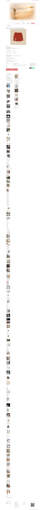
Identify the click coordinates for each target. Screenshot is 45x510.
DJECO (7, 162)
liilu (7, 289)
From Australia (8, 194)
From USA (9, 25)
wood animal (8, 466)
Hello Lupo (8, 228)
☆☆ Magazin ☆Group (17, 101)
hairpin (7, 220)
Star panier (8, 396)
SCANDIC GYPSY (8, 429)
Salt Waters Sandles (8, 423)
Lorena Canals (8, 297)
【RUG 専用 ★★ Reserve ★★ (10, 82)
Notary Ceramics (8, 346)
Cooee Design (8, 136)
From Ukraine (8, 205)
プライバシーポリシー (25, 503)
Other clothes (8, 349)
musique (7, 317)
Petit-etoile (8, 369)
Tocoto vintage (8, 280)
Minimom (7, 304)
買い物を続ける (31, 66)
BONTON (7, 113)
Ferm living (8, 187)
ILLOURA (7, 221)
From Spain (8, 196)
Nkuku (7, 341)
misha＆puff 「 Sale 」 (9, 333)
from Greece (8, 201)
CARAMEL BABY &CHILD (9, 143)
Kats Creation (8, 242)
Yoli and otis (8, 488)
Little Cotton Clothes (8, 273)
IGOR (7, 225)
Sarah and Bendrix (8, 422)
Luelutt (7, 272)
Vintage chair (8, 457)
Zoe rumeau (8, 483)
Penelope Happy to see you (9, 360)
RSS (23, 504)
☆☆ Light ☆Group (16, 92)
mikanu (7, 303)
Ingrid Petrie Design (9, 233)
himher (7, 222)
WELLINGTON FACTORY (9, 489)
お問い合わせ (28, 23)
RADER (7, 389)
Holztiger (7, 226)
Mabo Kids (8, 308)
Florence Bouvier (9, 179)
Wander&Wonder (8, 467)
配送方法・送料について (17, 504)
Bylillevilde (8, 127)
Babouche (8, 98)
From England (8, 200)
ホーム (12, 23)
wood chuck (8, 473)
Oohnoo (7, 350)
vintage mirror (8, 448)
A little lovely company (9, 87)
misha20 (15, 108)
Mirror (7, 328)
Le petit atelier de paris (9, 263)
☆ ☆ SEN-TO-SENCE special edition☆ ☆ (18, 79)
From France (8, 202)
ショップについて (23, 23)
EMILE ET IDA (8, 169)
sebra (7, 428)
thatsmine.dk (8, 438)
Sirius (7, 407)
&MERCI (7, 89)
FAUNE (7, 195)
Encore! (7, 163)
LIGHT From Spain (8, 249)
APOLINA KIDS (8, 88)
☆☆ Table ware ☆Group (17, 83)
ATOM (24, 504)
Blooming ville (8, 118)
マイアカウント (34, 0)
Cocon (7, 153)
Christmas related (8, 144)
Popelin (7, 365)
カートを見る (24, 502)
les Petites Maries (8, 279)
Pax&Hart (8, 374)
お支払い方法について (17, 503)
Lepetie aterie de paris (9, 274)
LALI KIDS (8, 76)
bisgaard (7, 103)
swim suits (8, 412)
